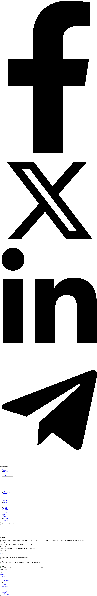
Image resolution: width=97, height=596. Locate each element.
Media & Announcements (5, 511)
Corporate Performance (6, 471)
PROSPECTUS (5, 517)
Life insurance (3, 579)
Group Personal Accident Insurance (7, 503)
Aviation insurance (5, 506)
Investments (4, 473)
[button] (1, 467)
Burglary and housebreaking (5, 586)
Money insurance (5, 508)
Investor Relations (4, 516)
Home (2, 469)
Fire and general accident (6, 501)
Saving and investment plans (6, 491)
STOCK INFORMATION (6, 519)
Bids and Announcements (6, 514)
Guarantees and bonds (5, 507)
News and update (5, 512)
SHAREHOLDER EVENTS (6, 518)
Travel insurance (5, 502)
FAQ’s (4, 515)
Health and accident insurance (6, 492)
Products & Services (4, 488)
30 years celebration (5, 513)
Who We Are (4, 470)
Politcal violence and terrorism (6, 510)
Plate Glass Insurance (5, 509)
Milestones (4, 472)
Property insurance (4, 584)
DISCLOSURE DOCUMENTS (7, 520)
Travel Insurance (5, 493)
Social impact (4, 475)
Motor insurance (3, 583)
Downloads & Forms (5, 496)
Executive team (5, 474)
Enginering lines (5, 500)
